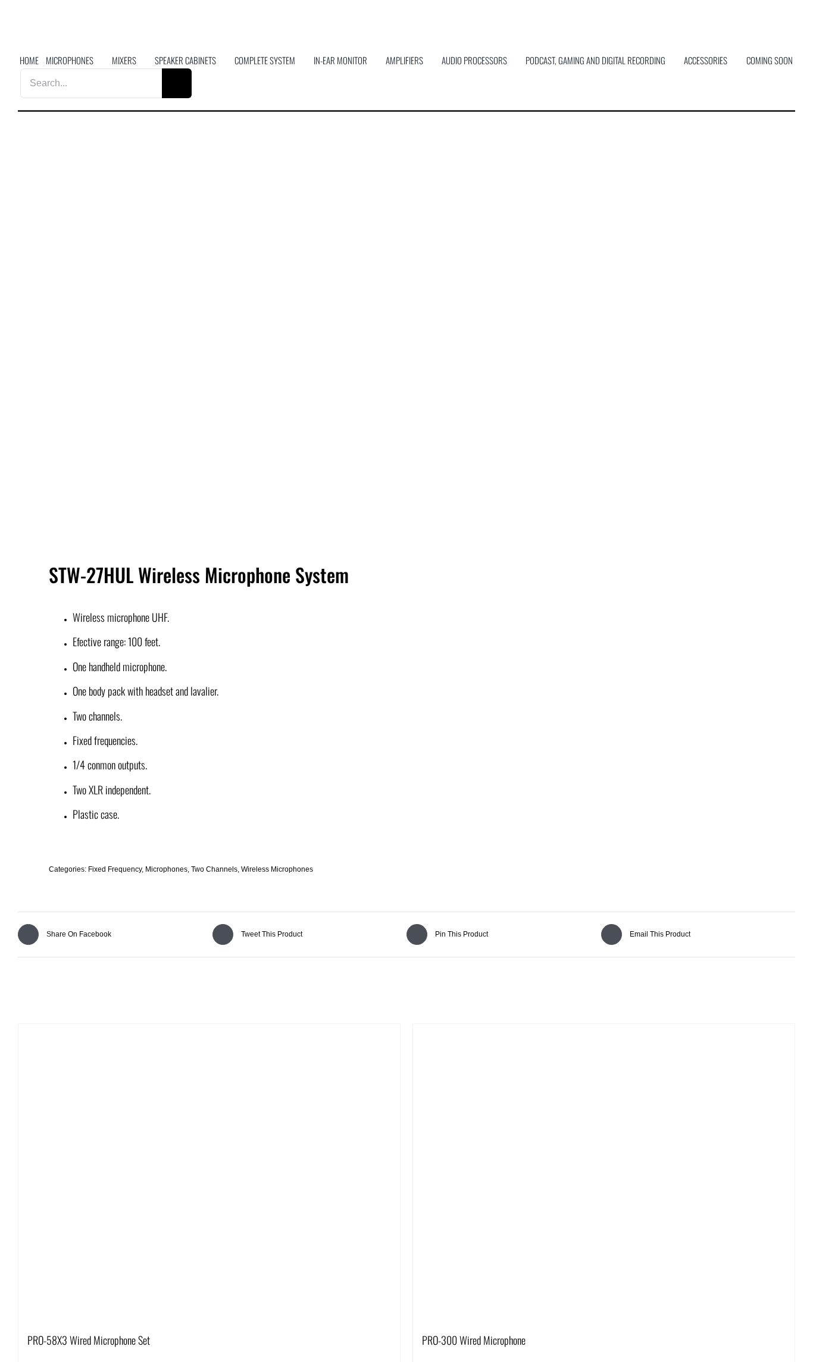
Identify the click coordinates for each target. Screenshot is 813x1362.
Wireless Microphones (277, 869)
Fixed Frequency (115, 869)
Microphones (166, 869)
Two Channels (214, 869)
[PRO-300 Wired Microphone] (604, 1173)
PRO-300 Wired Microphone (474, 1340)
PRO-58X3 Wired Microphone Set (88, 1340)
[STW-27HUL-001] (204, 346)
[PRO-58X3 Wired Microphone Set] (209, 1173)
